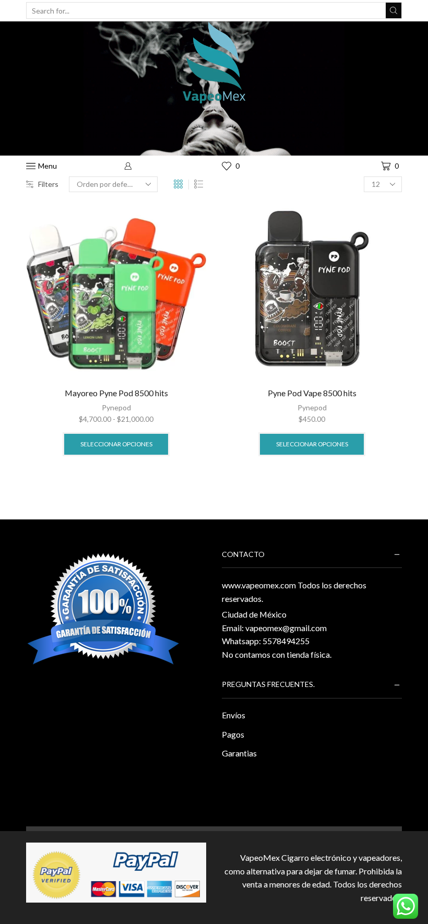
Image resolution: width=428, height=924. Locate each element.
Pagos (233, 734)
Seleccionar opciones (116, 444)
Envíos (233, 715)
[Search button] (393, 10)
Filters (48, 184)
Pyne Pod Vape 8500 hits (312, 393)
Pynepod (116, 407)
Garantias (239, 753)
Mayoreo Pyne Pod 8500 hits (116, 393)
